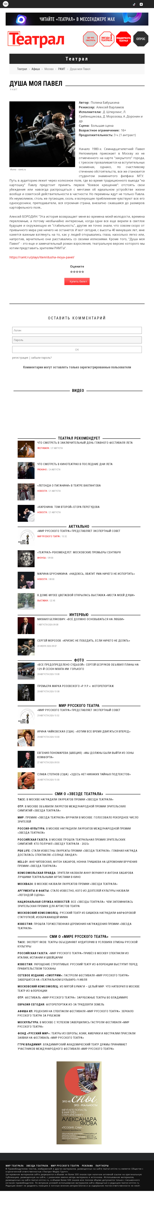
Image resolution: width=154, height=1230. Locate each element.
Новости (42, 491)
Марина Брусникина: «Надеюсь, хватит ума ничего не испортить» (86, 573)
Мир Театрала (15, 1165)
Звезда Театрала (37, 1165)
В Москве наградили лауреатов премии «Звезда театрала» (70, 799)
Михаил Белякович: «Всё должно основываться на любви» (80, 619)
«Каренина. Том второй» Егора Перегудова (68, 507)
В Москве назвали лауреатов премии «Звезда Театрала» (76, 884)
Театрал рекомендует (79, 438)
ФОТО (79, 660)
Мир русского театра (48, 536)
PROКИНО (42, 469)
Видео (78, 390)
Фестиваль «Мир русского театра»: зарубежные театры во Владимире (76, 997)
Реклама (87, 1165)
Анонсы (41, 558)
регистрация (20, 357)
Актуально (79, 526)
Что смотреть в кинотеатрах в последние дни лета (75, 464)
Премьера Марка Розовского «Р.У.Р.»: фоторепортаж (75, 686)
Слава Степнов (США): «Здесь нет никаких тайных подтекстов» (84, 774)
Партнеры (102, 1165)
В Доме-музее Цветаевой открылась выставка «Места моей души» (86, 595)
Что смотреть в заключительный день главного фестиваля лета (85, 442)
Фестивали (43, 448)
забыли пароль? (41, 357)
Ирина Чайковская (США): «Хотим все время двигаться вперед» (84, 731)
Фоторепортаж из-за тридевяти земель (75, 1004)
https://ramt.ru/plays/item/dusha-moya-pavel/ (41, 257)
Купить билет (78, 281)
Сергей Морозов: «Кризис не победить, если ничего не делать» (83, 640)
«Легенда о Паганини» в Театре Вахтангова (69, 485)
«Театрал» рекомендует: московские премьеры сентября (79, 552)
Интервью (79, 614)
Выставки (42, 600)
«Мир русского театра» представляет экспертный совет (78, 531)
